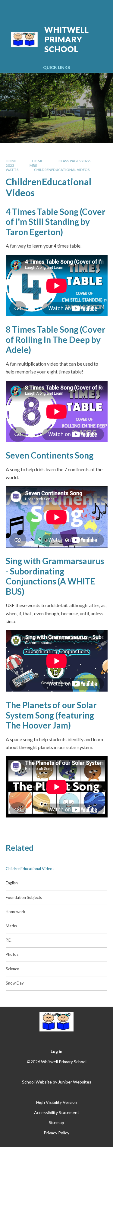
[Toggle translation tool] (69, 8)
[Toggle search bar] (85, 8)
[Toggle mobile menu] (100, 8)
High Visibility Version (56, 1102)
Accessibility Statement (56, 1112)
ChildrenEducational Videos (62, 170)
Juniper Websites (74, 1081)
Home (11, 161)
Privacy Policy (56, 1132)
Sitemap (56, 1122)
